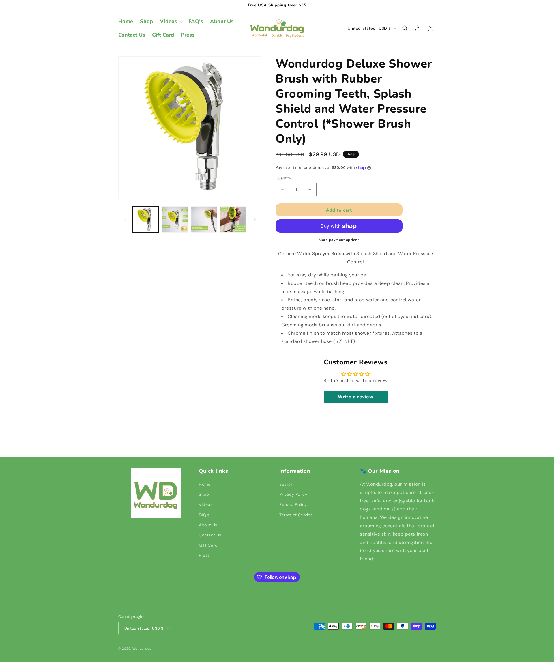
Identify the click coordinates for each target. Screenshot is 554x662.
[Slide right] (254, 219)
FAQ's (204, 514)
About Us (208, 525)
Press (204, 555)
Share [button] (287, 424)
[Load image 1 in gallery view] (145, 219)
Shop (204, 494)
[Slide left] (124, 219)
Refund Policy (293, 504)
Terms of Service (296, 514)
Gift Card (208, 545)
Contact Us (210, 535)
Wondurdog (141, 649)
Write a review (355, 397)
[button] (170, 21)
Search (286, 484)
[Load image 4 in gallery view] (233, 219)
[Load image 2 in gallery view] (175, 219)
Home (204, 484)
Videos (206, 504)
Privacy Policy (293, 494)
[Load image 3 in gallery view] (204, 219)
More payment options (339, 240)
